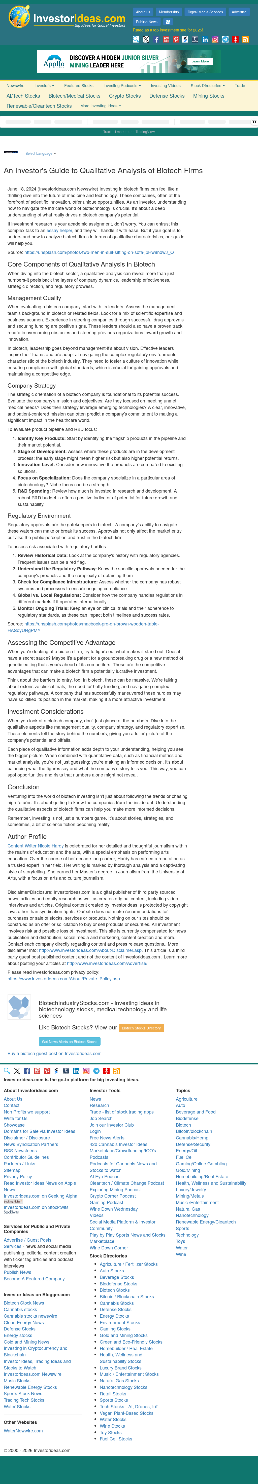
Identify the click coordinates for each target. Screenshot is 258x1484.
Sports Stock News (23, 1393)
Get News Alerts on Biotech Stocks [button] (69, 1041)
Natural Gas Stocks (119, 1380)
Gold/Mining (188, 1170)
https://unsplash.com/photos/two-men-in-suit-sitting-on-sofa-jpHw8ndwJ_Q (99, 252)
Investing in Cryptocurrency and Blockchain (36, 1351)
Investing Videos (166, 85)
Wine (181, 1254)
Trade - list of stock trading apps (122, 1111)
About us (143, 11)
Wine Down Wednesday (114, 1208)
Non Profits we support (27, 1111)
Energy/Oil (186, 1150)
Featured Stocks (78, 85)
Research (99, 1105)
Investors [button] (43, 85)
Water (182, 1247)
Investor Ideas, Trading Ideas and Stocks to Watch (37, 1364)
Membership (169, 11)
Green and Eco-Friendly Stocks (131, 1341)
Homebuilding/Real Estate (202, 1176)
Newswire (15, 85)
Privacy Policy (18, 1176)
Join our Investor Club (112, 1124)
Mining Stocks (208, 95)
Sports (182, 1228)
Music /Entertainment (197, 1202)
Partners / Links (19, 1163)
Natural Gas (188, 1208)
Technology (187, 1234)
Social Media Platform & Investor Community (122, 1224)
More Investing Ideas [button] (99, 105)
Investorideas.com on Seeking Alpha (40, 1195)
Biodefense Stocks (118, 1283)
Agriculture (187, 1098)
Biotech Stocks (115, 1289)
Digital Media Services (205, 11)
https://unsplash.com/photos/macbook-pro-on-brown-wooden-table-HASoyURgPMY (83, 626)
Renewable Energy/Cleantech (206, 1221)
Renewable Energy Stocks (30, 1387)
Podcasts (99, 1157)
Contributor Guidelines (26, 1157)
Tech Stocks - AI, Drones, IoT (129, 1406)
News (95, 1098)
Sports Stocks (114, 1399)
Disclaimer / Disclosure (27, 1137)
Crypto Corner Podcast (113, 1195)
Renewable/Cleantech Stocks (39, 105)
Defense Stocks (167, 95)
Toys (180, 1241)
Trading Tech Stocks (24, 1399)
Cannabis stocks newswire (30, 1315)
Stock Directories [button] (206, 85)
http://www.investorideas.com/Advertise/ (107, 963)
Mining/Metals (190, 1195)
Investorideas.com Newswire (32, 1373)
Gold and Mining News (26, 1341)
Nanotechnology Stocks (123, 1387)
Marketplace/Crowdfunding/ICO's (123, 1150)
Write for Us (15, 1118)
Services (12, 1246)
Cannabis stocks (20, 1309)
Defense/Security (193, 1144)
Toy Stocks (111, 1432)
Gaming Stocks (115, 1328)
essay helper (59, 230)
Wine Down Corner (109, 1247)
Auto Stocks (112, 1270)
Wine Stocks (112, 1425)
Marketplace (102, 1241)
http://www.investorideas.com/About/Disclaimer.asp (90, 950)
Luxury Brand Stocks (121, 1367)
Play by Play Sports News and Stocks (128, 1234)
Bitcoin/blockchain (194, 1131)
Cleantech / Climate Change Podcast (127, 1182)
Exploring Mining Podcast (115, 1189)
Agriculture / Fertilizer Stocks (129, 1263)
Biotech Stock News (24, 1302)
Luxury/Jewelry (191, 1189)
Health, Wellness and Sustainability (211, 1182)
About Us (13, 1098)
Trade (240, 85)
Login (95, 1131)
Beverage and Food (196, 1111)
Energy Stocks (114, 1315)
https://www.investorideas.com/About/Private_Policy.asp (64, 978)
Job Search (101, 1118)
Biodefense (187, 1118)
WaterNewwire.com (23, 1430)
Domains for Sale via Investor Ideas (39, 1131)
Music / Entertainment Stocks (129, 1373)
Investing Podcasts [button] (121, 85)
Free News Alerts (107, 1137)
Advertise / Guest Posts (27, 1239)
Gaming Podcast (106, 1202)
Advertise (239, 11)
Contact (11, 1105)
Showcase (14, 1124)
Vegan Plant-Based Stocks (126, 1412)
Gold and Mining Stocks (124, 1335)
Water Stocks (17, 1406)
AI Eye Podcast (105, 1176)
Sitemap (12, 1170)
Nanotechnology (192, 1215)
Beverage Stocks (117, 1277)
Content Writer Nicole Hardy (36, 845)
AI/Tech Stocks (23, 95)
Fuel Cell (185, 1157)
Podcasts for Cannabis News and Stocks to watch (123, 1166)
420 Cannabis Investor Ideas (118, 1144)
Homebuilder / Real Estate (126, 1348)
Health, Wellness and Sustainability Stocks (121, 1357)
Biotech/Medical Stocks (75, 95)
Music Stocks (17, 1380)
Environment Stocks (120, 1322)
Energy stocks (18, 1335)
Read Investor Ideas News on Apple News (40, 1186)
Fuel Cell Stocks (116, 1438)
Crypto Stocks (125, 95)
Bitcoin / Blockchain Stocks (127, 1296)
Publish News (146, 21)
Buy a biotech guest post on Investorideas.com (55, 1053)
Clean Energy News (24, 1322)
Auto (180, 1105)
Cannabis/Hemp (192, 1137)
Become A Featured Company (34, 1278)
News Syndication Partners (31, 1144)
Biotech (183, 1124)
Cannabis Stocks (117, 1303)
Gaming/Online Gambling (201, 1163)
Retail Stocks (113, 1393)
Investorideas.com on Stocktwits (36, 1207)
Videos (97, 1215)
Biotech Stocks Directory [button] (141, 1027)
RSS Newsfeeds (20, 1150)
